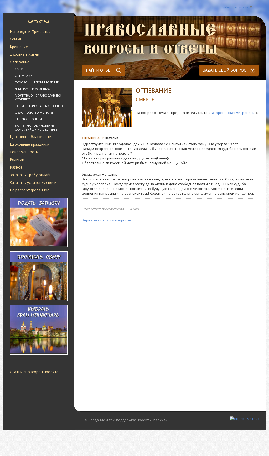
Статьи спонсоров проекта (34, 371)
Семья (15, 39)
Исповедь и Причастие (30, 31)
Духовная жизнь (24, 54)
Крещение (19, 46)
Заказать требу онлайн (30, 174)
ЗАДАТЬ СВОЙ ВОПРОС (225, 70)
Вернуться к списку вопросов (106, 220)
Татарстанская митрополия (233, 112)
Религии (17, 159)
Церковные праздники (29, 144)
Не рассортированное (29, 190)
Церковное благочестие (32, 136)
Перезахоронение (29, 119)
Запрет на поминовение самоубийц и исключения (36, 127)
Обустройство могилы (34, 112)
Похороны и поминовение (37, 82)
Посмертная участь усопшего (39, 106)
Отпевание (19, 61)
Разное (16, 167)
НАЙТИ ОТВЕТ (99, 70)
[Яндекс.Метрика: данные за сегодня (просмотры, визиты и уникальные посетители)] (246, 418)
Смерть (21, 69)
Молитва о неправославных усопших (38, 97)
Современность (24, 151)
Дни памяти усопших (32, 89)
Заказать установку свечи (33, 182)
